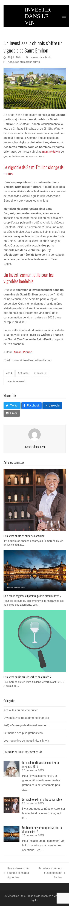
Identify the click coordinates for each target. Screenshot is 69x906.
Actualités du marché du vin (24, 61)
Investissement (15, 381)
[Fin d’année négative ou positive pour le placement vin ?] (35, 570)
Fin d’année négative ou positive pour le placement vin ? (32, 595)
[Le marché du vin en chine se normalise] (35, 499)
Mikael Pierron (23, 352)
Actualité (23, 373)
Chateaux (40, 373)
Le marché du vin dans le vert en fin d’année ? (27, 677)
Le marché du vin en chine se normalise (24, 535)
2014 (9, 373)
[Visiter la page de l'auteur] (34, 434)
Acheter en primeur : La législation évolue (50, 873)
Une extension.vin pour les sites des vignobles (17, 873)
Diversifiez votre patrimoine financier (26, 717)
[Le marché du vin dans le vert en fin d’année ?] (35, 641)
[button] (64, 16)
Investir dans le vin (40, 57)
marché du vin (51, 151)
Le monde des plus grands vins (23, 732)
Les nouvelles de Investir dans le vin (26, 740)
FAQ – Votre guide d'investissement (26, 725)
